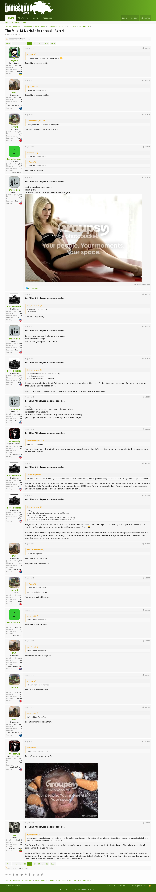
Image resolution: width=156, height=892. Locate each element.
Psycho (14, 60)
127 (34, 43)
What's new (22, 18)
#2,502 (147, 80)
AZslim (9, 34)
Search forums (20, 22)
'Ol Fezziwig (14, 441)
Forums (10, 18)
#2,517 (147, 675)
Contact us (111, 885)
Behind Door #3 (17, 172)
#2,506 (147, 294)
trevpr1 (14, 127)
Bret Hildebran (14, 306)
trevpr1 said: (31, 616)
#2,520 (147, 823)
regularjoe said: (33, 834)
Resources (47, 18)
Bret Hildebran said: (34, 440)
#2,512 (147, 495)
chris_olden (14, 190)
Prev (8, 43)
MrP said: (30, 54)
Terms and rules (123, 885)
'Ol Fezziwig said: (33, 475)
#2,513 (147, 544)
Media (35, 18)
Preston (19, 138)
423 (46, 43)
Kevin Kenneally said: (35, 120)
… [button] (16, 43)
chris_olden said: (33, 306)
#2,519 (147, 742)
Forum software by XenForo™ (78, 890)
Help (145, 885)
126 (29, 43)
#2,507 (147, 326)
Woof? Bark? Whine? (15, 106)
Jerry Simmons (14, 159)
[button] (29, 18)
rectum (19, 72)
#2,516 (147, 641)
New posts (9, 22)
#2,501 (147, 48)
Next (52, 43)
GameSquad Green (14, 885)
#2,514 (147, 578)
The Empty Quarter (15, 848)
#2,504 (147, 147)
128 (38, 43)
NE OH (20, 318)
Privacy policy (136, 885)
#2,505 (147, 177)
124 (20, 43)
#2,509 (147, 397)
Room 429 (18, 201)
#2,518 (147, 707)
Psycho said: (31, 86)
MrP (14, 92)
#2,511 (147, 463)
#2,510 (147, 429)
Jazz (14, 835)
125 (24, 43)
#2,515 (147, 610)
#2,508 (147, 359)
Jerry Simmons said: (34, 550)
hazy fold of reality (16, 454)
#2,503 (147, 115)
